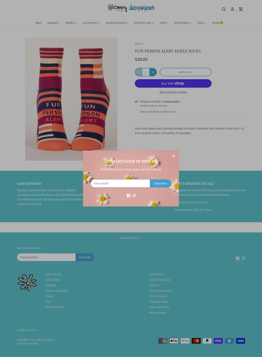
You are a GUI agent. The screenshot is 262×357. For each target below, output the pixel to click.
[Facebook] (128, 195)
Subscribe (160, 183)
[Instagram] (134, 195)
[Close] (173, 156)
